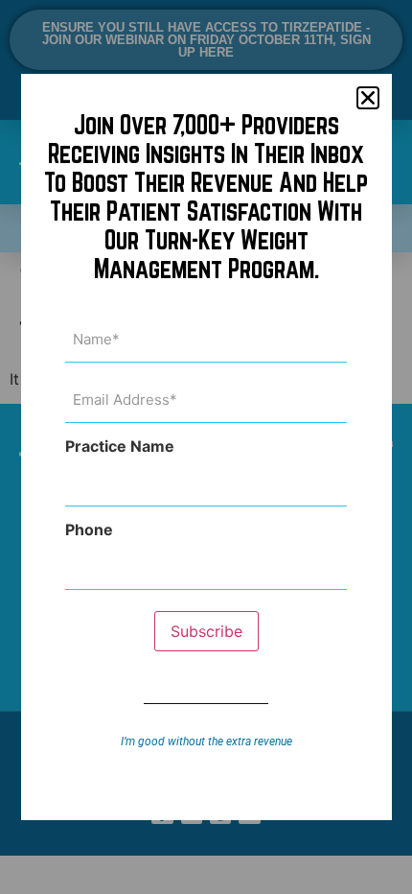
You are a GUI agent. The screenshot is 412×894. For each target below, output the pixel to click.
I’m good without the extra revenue (206, 741)
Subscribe (206, 631)
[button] (368, 97)
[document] (206, 447)
